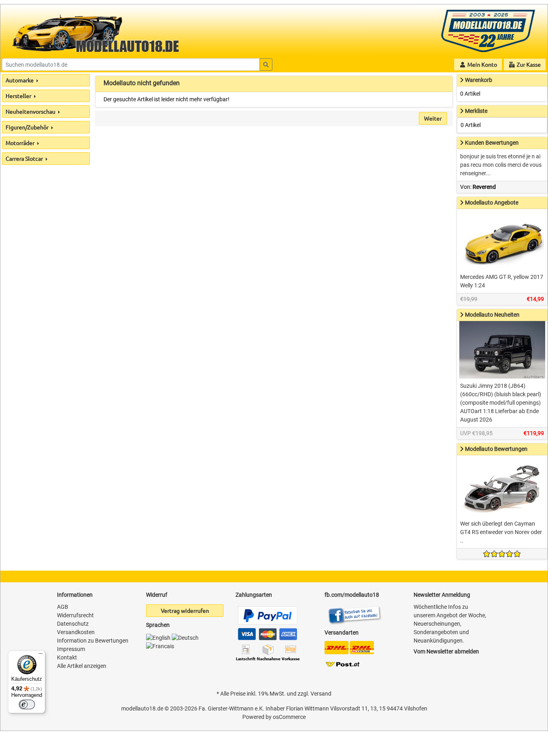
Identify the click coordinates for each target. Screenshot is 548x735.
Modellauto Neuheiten (492, 314)
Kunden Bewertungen (492, 142)
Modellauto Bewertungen (496, 449)
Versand (321, 693)
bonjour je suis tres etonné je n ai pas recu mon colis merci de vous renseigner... (501, 164)
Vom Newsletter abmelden (446, 651)
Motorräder (21, 142)
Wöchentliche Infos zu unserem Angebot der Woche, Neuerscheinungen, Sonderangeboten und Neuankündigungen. (450, 624)
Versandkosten (76, 632)
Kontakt (67, 657)
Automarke (20, 80)
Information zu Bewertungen (92, 640)
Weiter (433, 118)
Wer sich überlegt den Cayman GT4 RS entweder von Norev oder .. (501, 532)
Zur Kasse (528, 64)
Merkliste (476, 111)
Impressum (71, 649)
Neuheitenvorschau (31, 111)
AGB (62, 607)
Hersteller (19, 95)
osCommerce (289, 717)
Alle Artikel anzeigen (81, 666)
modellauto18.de (142, 708)
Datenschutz (73, 623)
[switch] (27, 704)
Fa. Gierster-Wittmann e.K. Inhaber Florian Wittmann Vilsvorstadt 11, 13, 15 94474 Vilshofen (313, 708)
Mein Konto (481, 64)
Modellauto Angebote (491, 202)
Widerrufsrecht (75, 615)
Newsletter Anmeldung (442, 595)
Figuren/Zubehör (28, 127)
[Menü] (40, 655)
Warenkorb (478, 80)
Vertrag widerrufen (185, 610)
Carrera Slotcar (25, 158)
